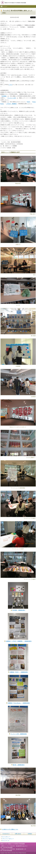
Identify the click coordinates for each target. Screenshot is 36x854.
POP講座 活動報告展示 (18, 610)
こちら (10, 84)
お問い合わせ (18, 833)
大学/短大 (30, 833)
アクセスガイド (6, 833)
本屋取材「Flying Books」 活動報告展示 (19, 703)
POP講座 (4, 96)
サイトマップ (5, 840)
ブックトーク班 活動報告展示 (18, 734)
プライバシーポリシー (8, 838)
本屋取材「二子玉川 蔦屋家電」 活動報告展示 (19, 641)
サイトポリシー (6, 836)
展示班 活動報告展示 (19, 765)
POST (28, 101)
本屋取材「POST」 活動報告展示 (18, 672)
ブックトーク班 (11, 98)
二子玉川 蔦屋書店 (11, 103)
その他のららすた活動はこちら (10, 829)
